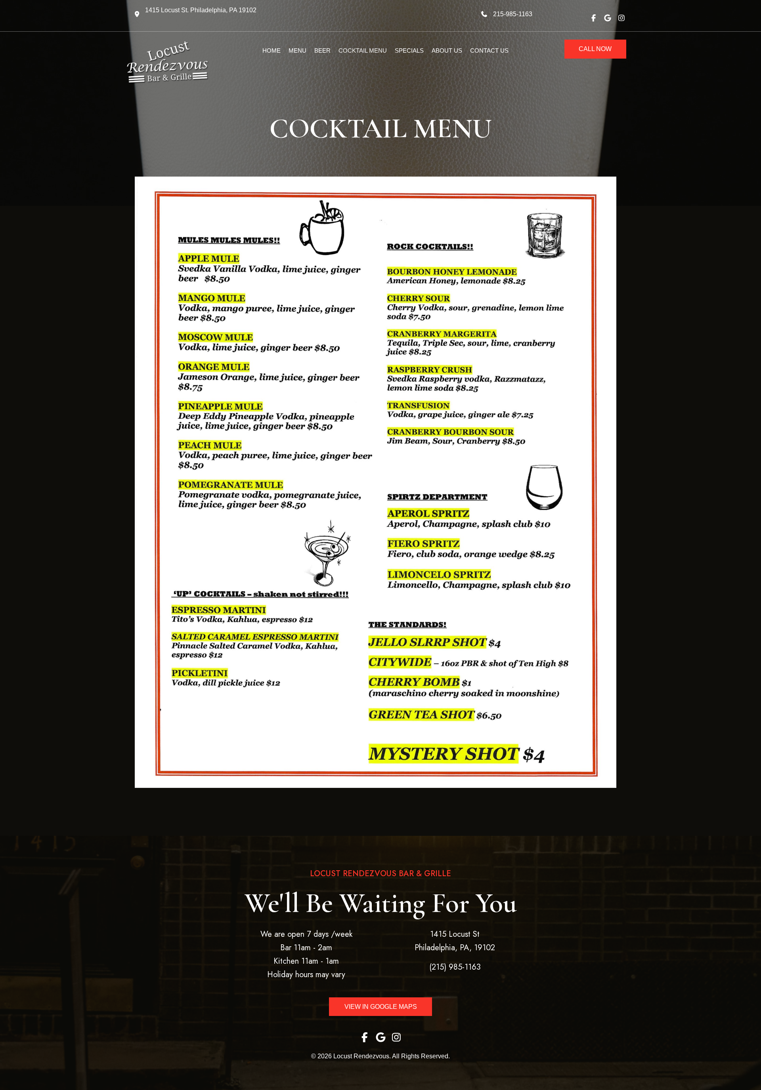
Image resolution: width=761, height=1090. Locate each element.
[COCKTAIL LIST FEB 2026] (375, 482)
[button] (593, 18)
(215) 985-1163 (455, 967)
